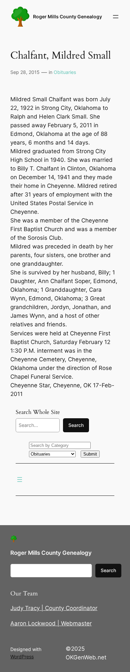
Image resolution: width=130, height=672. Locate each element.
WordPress (22, 656)
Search (76, 425)
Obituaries (65, 72)
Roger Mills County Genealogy (67, 16)
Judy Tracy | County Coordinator (53, 608)
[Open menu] (116, 17)
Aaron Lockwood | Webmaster (51, 623)
